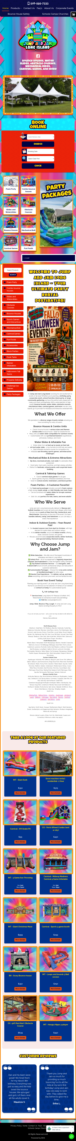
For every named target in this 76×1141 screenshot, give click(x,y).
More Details (20, 793)
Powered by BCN (38, 1138)
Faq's (39, 8)
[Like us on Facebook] (38, 56)
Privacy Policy (16, 1126)
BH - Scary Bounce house (20, 976)
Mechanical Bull (13, 328)
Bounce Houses (14, 313)
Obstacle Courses (11, 306)
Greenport (43, 699)
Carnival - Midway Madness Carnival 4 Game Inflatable (56, 877)
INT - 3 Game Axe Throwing (20, 878)
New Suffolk (53, 697)
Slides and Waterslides (12, 298)
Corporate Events (65, 8)
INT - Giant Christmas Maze (20, 927)
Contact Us (29, 8)
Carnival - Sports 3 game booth (56, 927)
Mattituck (37, 697)
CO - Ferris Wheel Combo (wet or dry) (55, 828)
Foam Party (12, 282)
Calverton (51, 695)
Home (5, 8)
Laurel (32, 697)
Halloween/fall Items (13, 372)
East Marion (51, 699)
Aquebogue (59, 695)
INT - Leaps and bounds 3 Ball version (55, 975)
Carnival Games (13, 334)
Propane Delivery (14, 380)
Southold (67, 697)
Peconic (60, 697)
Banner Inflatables (11, 364)
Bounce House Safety (19, 14)
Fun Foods (11, 339)
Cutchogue (45, 697)
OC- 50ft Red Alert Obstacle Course (20, 1024)
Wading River (33, 695)
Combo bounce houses (13, 289)
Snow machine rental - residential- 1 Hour (56, 779)
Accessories (12, 345)
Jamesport (67, 695)
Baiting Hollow (43, 695)
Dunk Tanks (12, 357)
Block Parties (12, 351)
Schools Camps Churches (55, 14)
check (38, 166)
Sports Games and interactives (14, 320)
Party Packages (13, 394)
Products (15, 8)
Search (13, 275)
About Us (49, 8)
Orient (58, 699)
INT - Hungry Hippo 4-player (55, 1024)
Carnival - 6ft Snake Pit (20, 829)
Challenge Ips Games (13, 387)
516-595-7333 (39, 3)
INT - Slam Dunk (20, 780)
